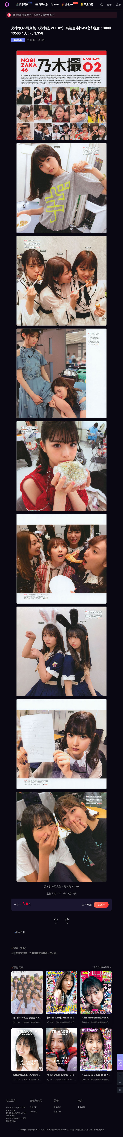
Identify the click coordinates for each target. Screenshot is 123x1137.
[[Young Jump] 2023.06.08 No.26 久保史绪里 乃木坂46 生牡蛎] (61, 992)
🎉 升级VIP (69, 4)
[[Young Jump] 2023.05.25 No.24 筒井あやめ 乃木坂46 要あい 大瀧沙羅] (96, 1049)
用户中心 (33, 1112)
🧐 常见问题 (87, 4)
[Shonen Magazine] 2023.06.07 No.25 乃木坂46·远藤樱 (96, 1018)
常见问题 (81, 1107)
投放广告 (57, 1112)
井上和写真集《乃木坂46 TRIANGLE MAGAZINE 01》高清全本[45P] (61, 1075)
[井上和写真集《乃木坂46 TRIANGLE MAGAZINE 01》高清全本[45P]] (61, 1049)
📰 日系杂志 (41, 4)
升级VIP (33, 1107)
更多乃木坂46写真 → (102, 967)
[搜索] (101, 4)
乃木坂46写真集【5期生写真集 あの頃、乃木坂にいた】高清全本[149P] (26, 1018)
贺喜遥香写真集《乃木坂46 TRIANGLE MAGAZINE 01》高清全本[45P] (26, 1075)
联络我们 (57, 1107)
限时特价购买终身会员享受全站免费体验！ (34, 15)
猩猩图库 (6, 4)
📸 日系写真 (24, 4)
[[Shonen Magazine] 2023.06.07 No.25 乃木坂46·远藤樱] (96, 992)
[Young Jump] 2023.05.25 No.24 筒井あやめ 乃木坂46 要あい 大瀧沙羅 (95, 1075)
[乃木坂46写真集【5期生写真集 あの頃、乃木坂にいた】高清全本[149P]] (27, 992)
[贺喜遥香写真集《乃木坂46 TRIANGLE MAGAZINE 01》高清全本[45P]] (27, 1049)
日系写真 (18, 40)
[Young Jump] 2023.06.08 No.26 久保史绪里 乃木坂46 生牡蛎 (60, 1018)
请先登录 (101, 904)
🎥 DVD (55, 4)
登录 (13, 953)
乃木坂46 (49, 886)
